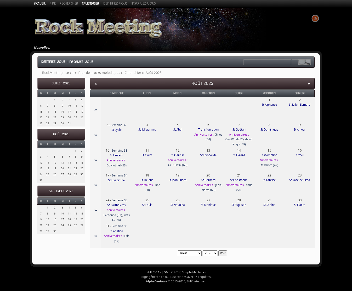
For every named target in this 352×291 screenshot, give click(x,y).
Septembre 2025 (61, 191)
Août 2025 (61, 134)
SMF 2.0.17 (154, 272)
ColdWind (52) (234, 139)
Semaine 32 (118, 125)
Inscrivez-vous (81, 62)
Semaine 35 (119, 200)
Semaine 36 (119, 226)
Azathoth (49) (269, 165)
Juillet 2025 (61, 83)
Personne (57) (112, 215)
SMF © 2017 (172, 272)
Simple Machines (194, 272)
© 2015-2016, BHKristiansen (176, 281)
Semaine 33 (119, 150)
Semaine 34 (119, 175)
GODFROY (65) (177, 165)
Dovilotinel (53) (117, 165)
